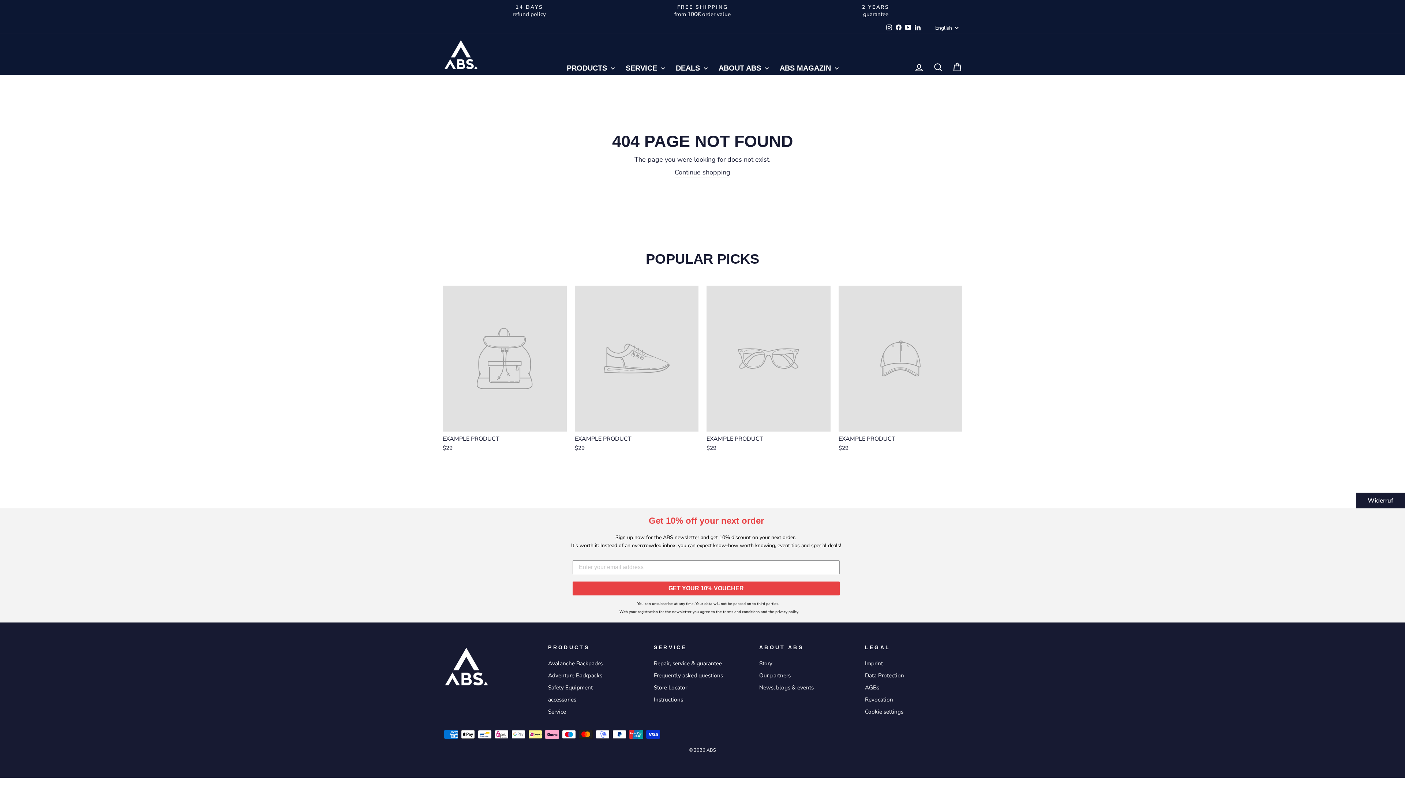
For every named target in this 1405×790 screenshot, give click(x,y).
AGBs (872, 687)
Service (642, 68)
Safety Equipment (570, 687)
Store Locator (670, 687)
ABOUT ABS (741, 68)
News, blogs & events (786, 687)
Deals (689, 68)
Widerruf (1380, 500)
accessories (562, 699)
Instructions (668, 699)
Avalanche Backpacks (575, 663)
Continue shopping (702, 172)
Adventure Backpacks (575, 675)
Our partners (775, 675)
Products (588, 68)
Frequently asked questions (688, 675)
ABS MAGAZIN (806, 68)
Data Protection (884, 675)
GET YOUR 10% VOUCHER (706, 588)
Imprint (874, 663)
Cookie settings (884, 711)
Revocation (879, 699)
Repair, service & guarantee (688, 663)
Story (765, 663)
